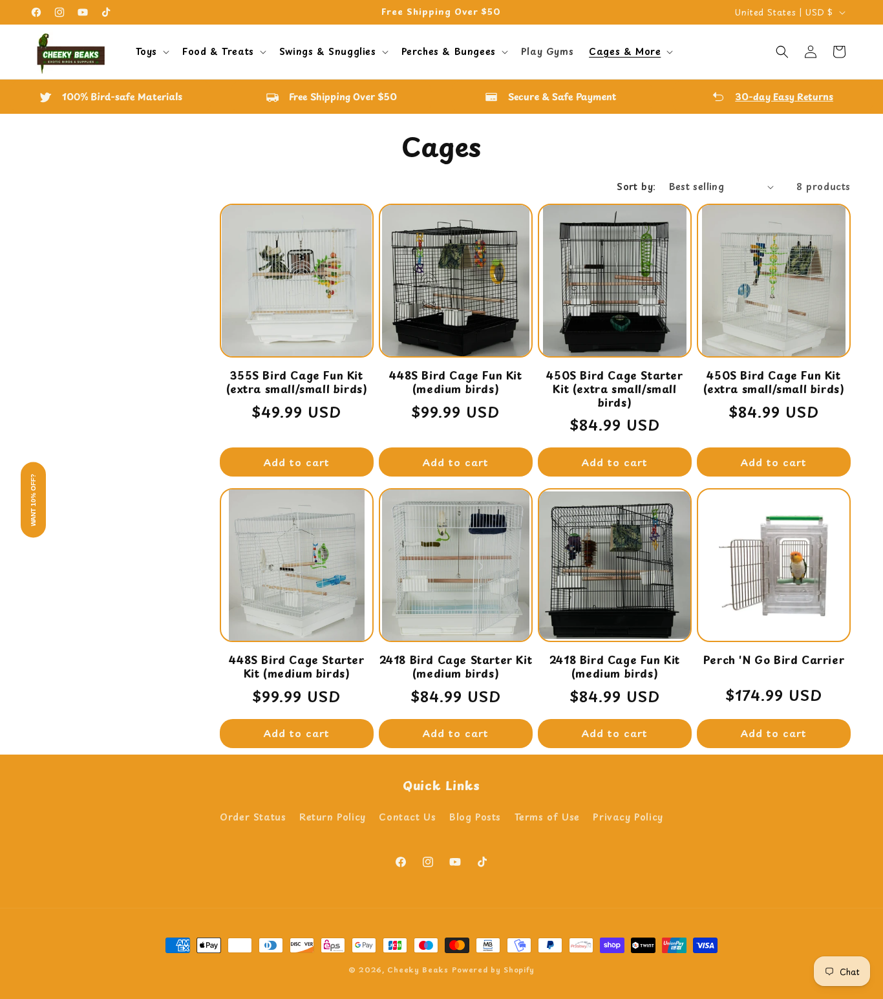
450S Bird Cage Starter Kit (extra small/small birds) (614, 389)
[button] (151, 51)
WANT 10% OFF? (33, 499)
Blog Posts (475, 817)
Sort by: (636, 186)
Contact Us (407, 817)
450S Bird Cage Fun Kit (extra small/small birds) (774, 382)
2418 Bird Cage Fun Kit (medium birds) (614, 666)
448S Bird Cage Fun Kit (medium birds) (455, 382)
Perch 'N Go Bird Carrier (773, 660)
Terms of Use (547, 817)
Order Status (253, 817)
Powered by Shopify (493, 969)
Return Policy (332, 817)
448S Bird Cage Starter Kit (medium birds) (296, 666)
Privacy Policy (628, 817)
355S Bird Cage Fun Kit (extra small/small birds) (297, 382)
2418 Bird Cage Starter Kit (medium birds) (456, 666)
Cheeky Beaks (417, 969)
